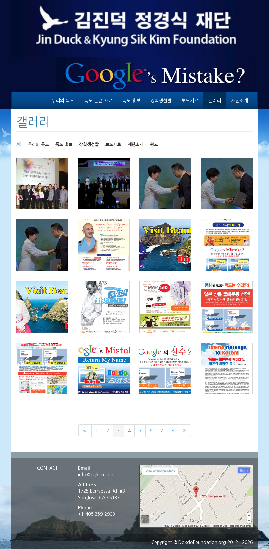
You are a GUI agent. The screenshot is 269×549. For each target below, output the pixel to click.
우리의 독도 (63, 100)
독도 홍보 (131, 100)
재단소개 (239, 100)
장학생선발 (161, 100)
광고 (154, 144)
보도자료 (189, 100)
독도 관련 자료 (98, 100)
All (18, 144)
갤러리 (214, 100)
